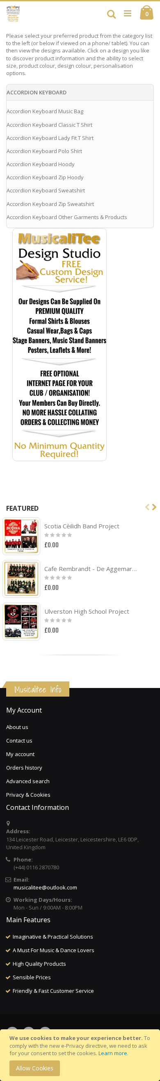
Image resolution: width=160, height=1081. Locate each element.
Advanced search (28, 781)
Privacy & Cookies (28, 794)
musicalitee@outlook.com (45, 887)
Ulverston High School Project (86, 611)
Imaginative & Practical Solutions (53, 936)
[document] (81, 1055)
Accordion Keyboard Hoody (41, 164)
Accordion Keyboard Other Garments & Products (67, 217)
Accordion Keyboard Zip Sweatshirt (50, 204)
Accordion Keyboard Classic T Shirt (49, 124)
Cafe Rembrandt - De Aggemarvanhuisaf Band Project (91, 568)
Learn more (112, 1053)
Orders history (24, 767)
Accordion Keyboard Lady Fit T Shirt (50, 138)
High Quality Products (39, 963)
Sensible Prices (32, 977)
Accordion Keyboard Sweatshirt (46, 190)
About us (17, 727)
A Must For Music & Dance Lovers (53, 950)
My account (20, 754)
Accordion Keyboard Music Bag (45, 111)
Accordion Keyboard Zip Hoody (45, 177)
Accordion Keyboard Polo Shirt (44, 151)
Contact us (19, 740)
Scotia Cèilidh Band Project (81, 526)
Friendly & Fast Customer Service (53, 990)
